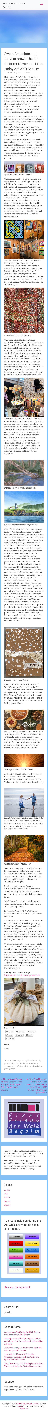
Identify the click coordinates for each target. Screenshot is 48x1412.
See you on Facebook (17, 1287)
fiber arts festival (33, 1061)
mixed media (20, 1063)
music (28, 1063)
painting (34, 1063)
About (7, 1190)
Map (6, 1194)
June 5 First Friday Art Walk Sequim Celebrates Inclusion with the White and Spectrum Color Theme (21, 1357)
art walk (10, 1061)
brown (16, 1061)
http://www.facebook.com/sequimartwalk (22, 975)
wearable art (9, 1066)
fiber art (23, 1061)
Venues (7, 1201)
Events (7, 1197)
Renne (28, 73)
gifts (6, 1063)
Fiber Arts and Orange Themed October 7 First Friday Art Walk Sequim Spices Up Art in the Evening (11, 1084)
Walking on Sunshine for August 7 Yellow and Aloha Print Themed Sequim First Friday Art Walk (23, 1341)
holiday (11, 1063)
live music (31, 1066)
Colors (7, 1205)
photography (9, 1069)
